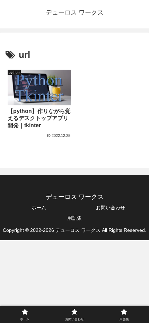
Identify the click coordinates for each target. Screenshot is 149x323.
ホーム (39, 207)
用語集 (74, 218)
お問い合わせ (110, 207)
